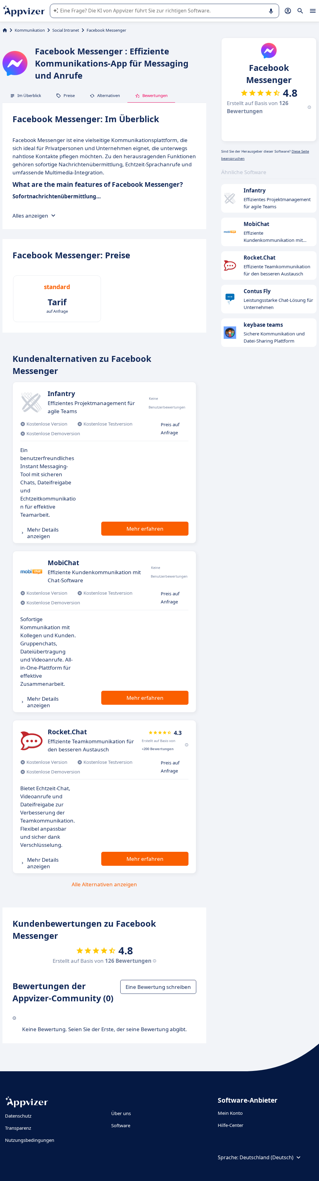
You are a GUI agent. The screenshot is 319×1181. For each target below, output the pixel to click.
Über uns (121, 1113)
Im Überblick (29, 95)
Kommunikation (30, 30)
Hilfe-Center (230, 1125)
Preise (69, 95)
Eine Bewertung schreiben (158, 986)
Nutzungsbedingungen (29, 1140)
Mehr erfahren (145, 528)
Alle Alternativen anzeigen (104, 884)
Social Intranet (65, 30)
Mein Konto (230, 1113)
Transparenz (18, 1128)
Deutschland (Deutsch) (266, 1157)
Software (120, 1125)
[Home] (4, 30)
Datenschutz (18, 1116)
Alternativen (108, 95)
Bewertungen (155, 95)
